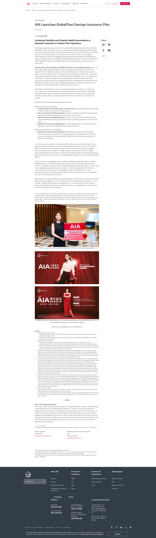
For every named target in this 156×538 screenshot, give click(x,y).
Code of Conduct (49, 527)
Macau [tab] (71, 497)
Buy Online (84, 3)
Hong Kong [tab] (58, 497)
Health (73, 478)
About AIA (76, 3)
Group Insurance (97, 482)
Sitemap (59, 527)
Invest (73, 488)
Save (72, 485)
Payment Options (117, 478)
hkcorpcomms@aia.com (43, 436)
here (80, 327)
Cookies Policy (85, 534)
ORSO (93, 485)
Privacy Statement (38, 527)
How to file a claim (117, 485)
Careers (53, 482)
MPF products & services (99, 478)
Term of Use (28, 527)
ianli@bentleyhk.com (74, 438)
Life (72, 482)
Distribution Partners (57, 485)
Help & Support (65, 3)
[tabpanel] (91, 511)
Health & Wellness (46, 3)
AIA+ (113, 482)
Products (35, 3)
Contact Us (115, 488)
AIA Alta (56, 3)
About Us (54, 478)
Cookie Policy (66, 527)
